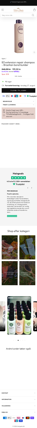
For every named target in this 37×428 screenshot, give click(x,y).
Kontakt (5, 393)
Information (6, 399)
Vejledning (6, 406)
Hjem (3, 58)
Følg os (5, 412)
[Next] (31, 188)
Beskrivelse (7, 101)
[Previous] (28, 188)
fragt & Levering (9, 105)
